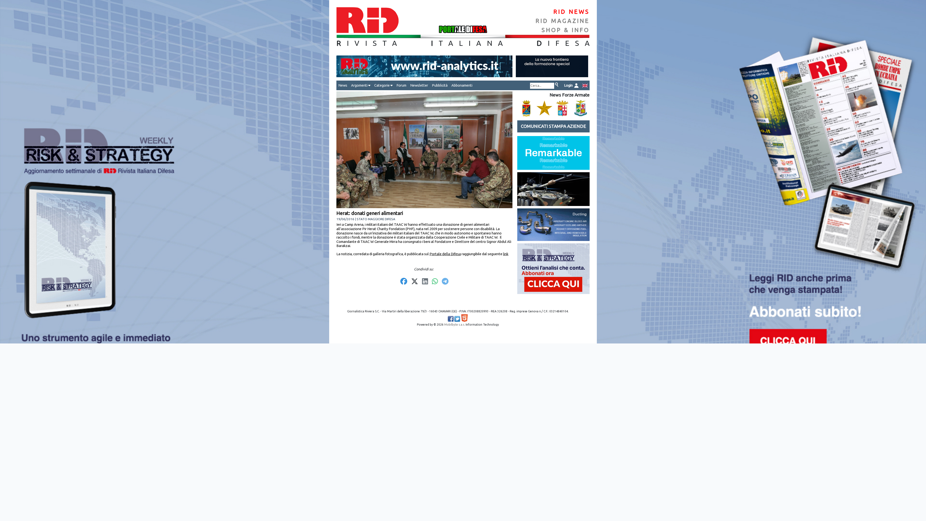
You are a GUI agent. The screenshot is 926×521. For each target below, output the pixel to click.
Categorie (382, 85)
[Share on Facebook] (403, 282)
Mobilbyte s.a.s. (454, 324)
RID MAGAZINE (563, 21)
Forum (401, 85)
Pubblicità (440, 85)
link (505, 254)
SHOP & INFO (566, 30)
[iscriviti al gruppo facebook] (451, 319)
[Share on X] (414, 282)
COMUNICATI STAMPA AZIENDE (553, 126)
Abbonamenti (461, 85)
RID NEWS (571, 11)
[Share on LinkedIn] (425, 282)
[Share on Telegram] (445, 282)
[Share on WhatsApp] (435, 282)
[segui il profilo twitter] (457, 319)
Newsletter (419, 85)
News (342, 85)
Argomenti (359, 85)
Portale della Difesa (445, 254)
